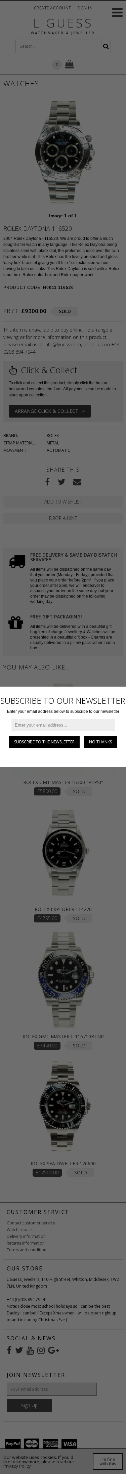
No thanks (100, 742)
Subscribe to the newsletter (44, 742)
